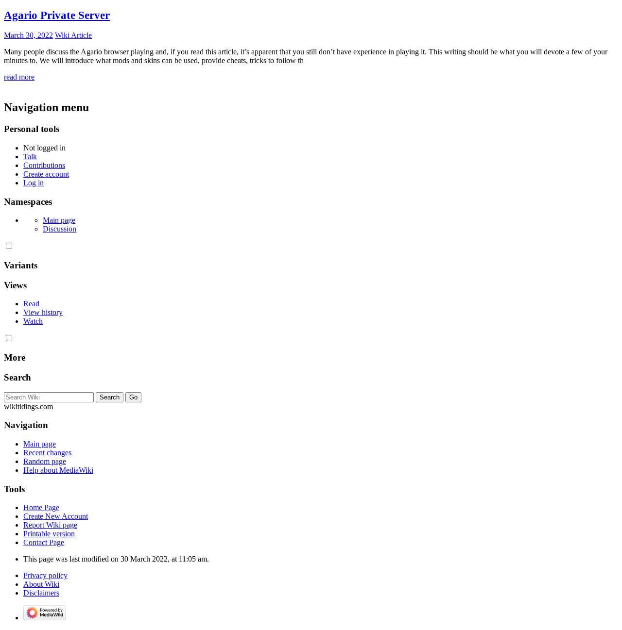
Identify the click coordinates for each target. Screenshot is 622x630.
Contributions (44, 165)
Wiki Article (73, 35)
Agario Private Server (57, 15)
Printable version (49, 534)
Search (17, 377)
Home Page (41, 507)
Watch (33, 321)
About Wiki (41, 584)
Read (31, 303)
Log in (33, 183)
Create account (46, 174)
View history (43, 312)
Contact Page (43, 542)
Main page (59, 220)
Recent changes (47, 452)
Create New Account (55, 516)
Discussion (59, 229)
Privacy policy (45, 575)
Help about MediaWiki (58, 470)
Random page (44, 461)
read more (19, 77)
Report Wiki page (50, 525)
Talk (30, 156)
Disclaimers (41, 593)
